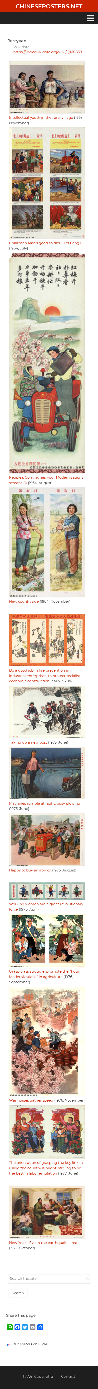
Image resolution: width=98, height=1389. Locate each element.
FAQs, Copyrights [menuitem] (38, 1376)
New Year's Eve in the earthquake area (43, 1243)
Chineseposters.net (49, 7)
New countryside (24, 601)
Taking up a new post (28, 742)
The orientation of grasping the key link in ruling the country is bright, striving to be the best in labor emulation (46, 1168)
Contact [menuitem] (68, 1376)
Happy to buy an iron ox (30, 870)
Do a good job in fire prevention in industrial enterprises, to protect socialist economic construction (44, 676)
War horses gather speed (31, 1100)
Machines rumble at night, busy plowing (44, 803)
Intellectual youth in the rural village (41, 117)
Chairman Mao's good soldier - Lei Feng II (46, 243)
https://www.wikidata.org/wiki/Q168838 (47, 52)
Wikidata (21, 47)
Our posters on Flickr (30, 1344)
